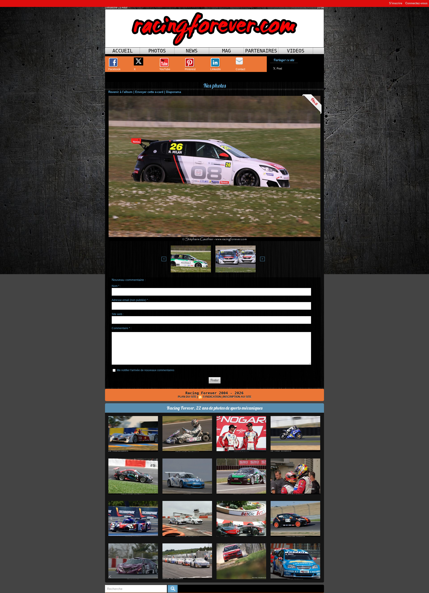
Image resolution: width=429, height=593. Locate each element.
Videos (295, 51)
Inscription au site (237, 396)
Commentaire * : (121, 328)
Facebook (114, 69)
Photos (157, 51)
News (192, 51)
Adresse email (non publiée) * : (130, 300)
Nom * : (116, 286)
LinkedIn (215, 69)
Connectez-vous (416, 3)
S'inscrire (395, 3)
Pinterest (190, 69)
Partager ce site (283, 60)
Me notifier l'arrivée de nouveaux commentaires (145, 370)
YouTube (164, 69)
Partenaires (261, 51)
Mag (226, 51)
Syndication (212, 396)
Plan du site (187, 396)
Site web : (118, 314)
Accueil (122, 51)
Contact (240, 69)
